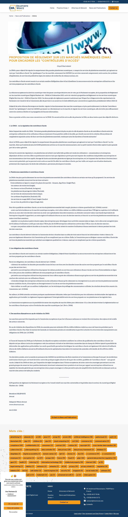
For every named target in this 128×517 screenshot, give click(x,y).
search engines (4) (51, 471)
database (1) (101, 450)
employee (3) (15, 458)
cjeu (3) (48, 441)
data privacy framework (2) (84, 450)
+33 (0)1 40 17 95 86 (89, 1)
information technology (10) (51, 462)
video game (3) (89, 475)
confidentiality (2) (32, 445)
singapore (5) (78, 471)
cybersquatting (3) (32, 450)
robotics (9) (14, 471)
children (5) (37, 441)
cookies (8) (72, 445)
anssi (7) (47, 437)
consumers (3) (47, 445)
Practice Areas (62, 8)
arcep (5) (56, 437)
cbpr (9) (27, 441)
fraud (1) (71, 458)
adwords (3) (28, 437)
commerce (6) (86, 441)
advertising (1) (15, 437)
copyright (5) (85, 445)
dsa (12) (81, 454)
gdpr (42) (80, 458)
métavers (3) (42, 466)
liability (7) (30, 466)
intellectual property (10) (74, 462)
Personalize (13, 512)
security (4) (65, 471)
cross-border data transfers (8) (104, 445)
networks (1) (54, 466)
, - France (100, 490)
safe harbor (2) (35, 471)
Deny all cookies (13, 508)
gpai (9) (13, 462)
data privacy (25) (64, 450)
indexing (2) (33, 462)
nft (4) (64, 466)
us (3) (78, 475)
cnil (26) (75, 441)
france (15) (61, 458)
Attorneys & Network (79, 8)
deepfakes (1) (15, 454)
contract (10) (60, 445)
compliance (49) (16, 445)
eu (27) (40, 458)
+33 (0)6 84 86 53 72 (103, 1)
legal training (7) (16, 466)
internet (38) (91, 462)
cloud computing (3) (61, 441)
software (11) (105, 471)
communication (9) (102, 441)
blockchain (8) (15, 441)
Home (52, 8)
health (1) (23, 462)
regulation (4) (102, 466)
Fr (116, 1)
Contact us (114, 8)
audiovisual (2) (101, 437)
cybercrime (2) (16, 450)
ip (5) (101, 462)
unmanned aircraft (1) (66, 475)
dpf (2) (62, 454)
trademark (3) (42, 475)
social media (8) (92, 471)
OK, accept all (13, 504)
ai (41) (38, 437)
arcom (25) (67, 437)
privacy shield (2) (87, 466)
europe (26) (50, 458)
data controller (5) (48, 450)
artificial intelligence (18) (83, 437)
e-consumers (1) (108, 454)
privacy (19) (73, 466)
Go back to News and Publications (64, 417)
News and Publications (97, 8)
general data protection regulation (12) (101, 458)
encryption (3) (29, 458)
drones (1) (71, 454)
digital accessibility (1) (31, 454)
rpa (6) (25, 471)
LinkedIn (89, 504)
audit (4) (113, 437)
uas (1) (52, 475)
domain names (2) (49, 454)
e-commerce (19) (92, 454)
